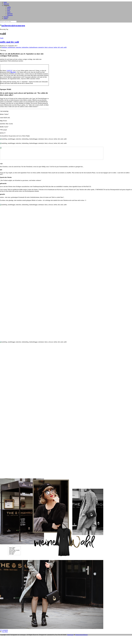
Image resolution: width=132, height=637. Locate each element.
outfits (9, 7)
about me (6, 4)
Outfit (1, 38)
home (5, 2)
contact (6, 18)
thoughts (6, 16)
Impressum (70, 634)
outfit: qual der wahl (9, 42)
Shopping (10, 15)
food (8, 10)
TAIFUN (9, 70)
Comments (4, 630)
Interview (10, 13)
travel (8, 12)
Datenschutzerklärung (81, 634)
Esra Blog (5, 631)
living (8, 8)
